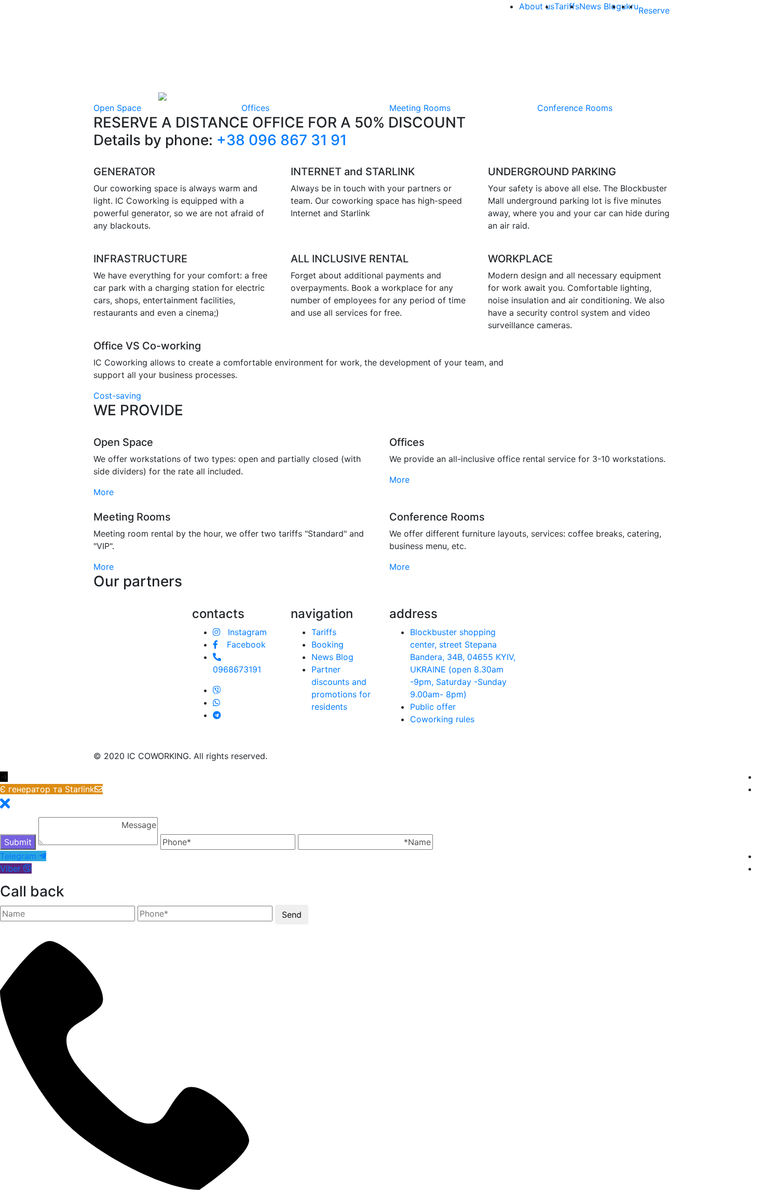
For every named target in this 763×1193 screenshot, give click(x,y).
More (104, 492)
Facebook (245, 644)
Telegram (18, 856)
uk (626, 6)
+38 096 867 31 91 (281, 140)
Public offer (433, 706)
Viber (10, 868)
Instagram (246, 632)
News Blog (600, 6)
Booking (327, 644)
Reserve (654, 10)
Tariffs (566, 6)
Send (292, 914)
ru (634, 6)
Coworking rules (442, 719)
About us (536, 6)
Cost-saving (117, 395)
